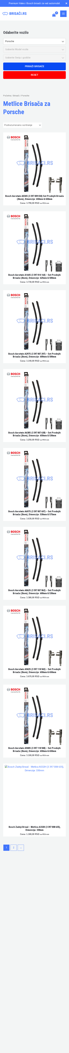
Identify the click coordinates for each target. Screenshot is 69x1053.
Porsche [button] (9, 41)
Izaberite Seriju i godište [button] (17, 57)
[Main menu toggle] (63, 13)
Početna (7, 95)
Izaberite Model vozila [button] (16, 49)
